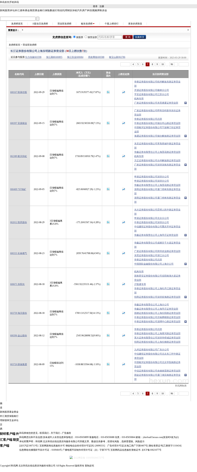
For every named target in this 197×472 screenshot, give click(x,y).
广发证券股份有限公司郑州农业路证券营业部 (157, 251)
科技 (89, 10)
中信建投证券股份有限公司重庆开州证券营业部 (157, 228)
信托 (62, 10)
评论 (12, 10)
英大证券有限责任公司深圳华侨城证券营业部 (157, 337)
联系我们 (44, 433)
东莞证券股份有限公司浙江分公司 (151, 255)
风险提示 (139, 441)
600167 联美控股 (18, 92)
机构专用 (139, 98)
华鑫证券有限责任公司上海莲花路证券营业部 (157, 152)
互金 (11, 420)
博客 (99, 10)
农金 (104, 10)
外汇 (17, 10)
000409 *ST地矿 (18, 189)
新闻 (2, 10)
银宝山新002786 (117, 57)
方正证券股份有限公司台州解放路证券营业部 (157, 160)
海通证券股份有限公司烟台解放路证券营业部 (157, 136)
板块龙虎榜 (87, 23)
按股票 (79, 37)
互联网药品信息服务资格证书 (125, 450)
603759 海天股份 (18, 313)
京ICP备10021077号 (151, 450)
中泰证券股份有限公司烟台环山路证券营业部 (157, 123)
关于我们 (55, 433)
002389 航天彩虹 (18, 156)
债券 (22, 10)
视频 (94, 10)
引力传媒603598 (33, 57)
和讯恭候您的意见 (28, 433)
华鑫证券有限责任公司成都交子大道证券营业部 (157, 244)
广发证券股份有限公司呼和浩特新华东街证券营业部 (157, 112)
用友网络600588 (96, 57)
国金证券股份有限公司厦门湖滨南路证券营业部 (157, 377)
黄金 (37, 10)
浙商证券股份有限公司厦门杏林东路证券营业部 (157, 191)
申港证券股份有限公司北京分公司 (151, 218)
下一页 (183, 64)
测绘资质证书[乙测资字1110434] (165, 445)
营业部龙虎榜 (64, 23)
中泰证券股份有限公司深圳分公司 (151, 222)
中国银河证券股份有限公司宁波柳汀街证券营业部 (157, 129)
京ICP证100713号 (29, 445)
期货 (32, 10)
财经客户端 (7, 433)
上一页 (125, 64)
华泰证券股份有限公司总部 (148, 119)
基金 (27, 10)
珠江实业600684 (75, 57)
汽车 (79, 10)
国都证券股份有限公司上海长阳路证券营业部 (157, 313)
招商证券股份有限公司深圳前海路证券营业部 (157, 297)
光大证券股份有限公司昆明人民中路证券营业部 (157, 211)
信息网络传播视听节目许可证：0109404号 (40, 450)
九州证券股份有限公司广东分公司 (151, 349)
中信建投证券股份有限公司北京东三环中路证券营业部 (157, 355)
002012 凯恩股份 (18, 222)
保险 (47, 10)
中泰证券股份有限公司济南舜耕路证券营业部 (157, 317)
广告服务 (66, 433)
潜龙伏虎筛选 (135, 23)
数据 (52, 10)
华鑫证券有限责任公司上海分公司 (151, 304)
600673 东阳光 (17, 284)
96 (172, 64)
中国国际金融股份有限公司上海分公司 (154, 264)
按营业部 (92, 37)
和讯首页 (4, 2)
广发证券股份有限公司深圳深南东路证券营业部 (157, 166)
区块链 (73, 10)
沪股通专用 (140, 284)
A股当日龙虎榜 (40, 23)
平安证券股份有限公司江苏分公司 (151, 94)
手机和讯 (14, 2)
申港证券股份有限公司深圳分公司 (151, 176)
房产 (84, 10)
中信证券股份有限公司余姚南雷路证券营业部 (157, 370)
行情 (57, 10)
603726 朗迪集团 (18, 364)
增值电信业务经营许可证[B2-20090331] (85, 445)
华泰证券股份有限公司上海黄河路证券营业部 (157, 333)
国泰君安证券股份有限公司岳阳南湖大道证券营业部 (157, 277)
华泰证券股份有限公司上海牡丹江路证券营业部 (157, 290)
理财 (67, 10)
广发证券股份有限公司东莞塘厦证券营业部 (156, 102)
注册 (101, 6)
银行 (42, 10)
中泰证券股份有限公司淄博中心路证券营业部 (157, 321)
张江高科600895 (54, 57)
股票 (7, 10)
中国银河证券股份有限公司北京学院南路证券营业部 (157, 364)
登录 (95, 6)
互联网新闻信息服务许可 (52, 445)
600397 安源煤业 (18, 123)
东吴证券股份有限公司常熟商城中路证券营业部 (157, 145)
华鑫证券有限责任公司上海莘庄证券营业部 (156, 235)
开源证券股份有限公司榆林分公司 (151, 90)
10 (162, 64)
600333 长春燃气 (18, 253)
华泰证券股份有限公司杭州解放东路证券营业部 (157, 83)
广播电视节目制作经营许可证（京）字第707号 (86, 450)
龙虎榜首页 (17, 23)
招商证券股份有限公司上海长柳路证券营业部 (157, 342)
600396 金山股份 (18, 335)
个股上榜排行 (112, 23)
